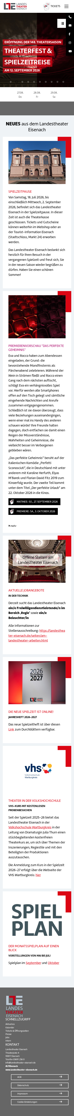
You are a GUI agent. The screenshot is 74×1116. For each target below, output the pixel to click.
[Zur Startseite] (21, 6)
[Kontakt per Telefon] (70, 17)
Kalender (10, 1027)
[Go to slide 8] (52, 82)
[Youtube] (70, 51)
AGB (19, 1077)
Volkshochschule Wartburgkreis (29, 827)
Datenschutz (23, 1085)
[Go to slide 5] (34, 82)
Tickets (55, 6)
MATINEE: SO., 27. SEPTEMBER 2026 (37, 501)
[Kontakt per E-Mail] (70, 25)
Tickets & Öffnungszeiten (17, 1031)
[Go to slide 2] (16, 82)
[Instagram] (70, 43)
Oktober (53, 963)
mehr (13, 526)
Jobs (7, 1037)
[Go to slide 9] (57, 82)
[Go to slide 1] (11, 82)
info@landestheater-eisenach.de (21, 1062)
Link (11, 729)
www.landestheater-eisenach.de (21, 1069)
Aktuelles (10, 1024)
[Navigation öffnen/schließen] (66, 6)
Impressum (22, 1093)
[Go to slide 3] (22, 82)
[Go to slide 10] (63, 82)
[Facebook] (70, 34)
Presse (9, 1034)
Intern (8, 1040)
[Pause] (62, 23)
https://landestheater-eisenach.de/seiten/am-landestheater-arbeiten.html (36, 635)
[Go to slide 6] (40, 82)
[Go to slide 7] (46, 82)
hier (38, 875)
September (33, 963)
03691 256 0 (18, 1059)
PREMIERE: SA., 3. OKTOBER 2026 (36, 511)
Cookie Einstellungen (27, 1102)
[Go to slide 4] (28, 82)
